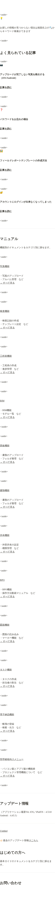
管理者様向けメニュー (11, 759)
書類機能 (4, 490)
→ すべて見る (7, 283)
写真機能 (4, 266)
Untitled (3, 831)
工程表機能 (6, 356)
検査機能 (4, 311)
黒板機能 (4, 445)
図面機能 (4, 625)
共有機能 (4, 535)
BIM (2, 401)
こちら (34, 840)
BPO (2, 580)
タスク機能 (6, 669)
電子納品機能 (7, 714)
